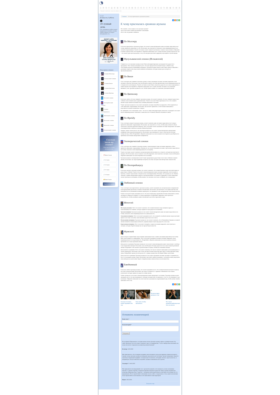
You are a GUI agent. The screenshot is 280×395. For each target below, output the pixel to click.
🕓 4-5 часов (106, 160)
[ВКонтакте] (173, 20)
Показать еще (150, 383)
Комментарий (127, 324)
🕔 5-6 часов (106, 164)
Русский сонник (108, 98)
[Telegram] (177, 20)
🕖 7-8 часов (106, 174)
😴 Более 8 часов (107, 179)
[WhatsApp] (179, 20)
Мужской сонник (109, 125)
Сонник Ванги (108, 83)
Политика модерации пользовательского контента (140, 391)
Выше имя (125, 319)
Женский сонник (109, 120)
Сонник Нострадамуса (105, 110)
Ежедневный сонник (110, 130)
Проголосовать (109, 184)
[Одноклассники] (175, 20)
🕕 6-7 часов (106, 169)
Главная (124, 16)
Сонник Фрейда (109, 93)
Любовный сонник (109, 115)
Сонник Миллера (109, 73)
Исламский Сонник (110, 78)
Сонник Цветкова (109, 88)
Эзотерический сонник (107, 104)
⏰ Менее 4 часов (107, 155)
